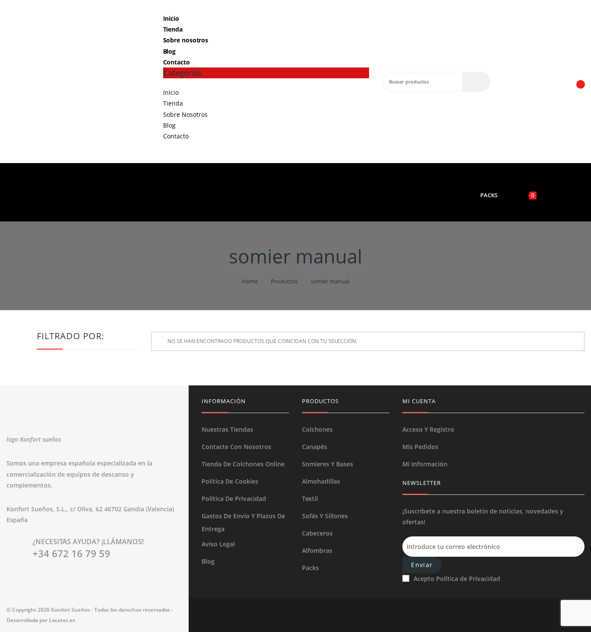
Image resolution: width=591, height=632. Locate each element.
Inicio (171, 18)
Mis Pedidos (420, 447)
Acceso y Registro (428, 429)
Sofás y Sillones (325, 516)
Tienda (173, 29)
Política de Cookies (230, 481)
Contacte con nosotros (236, 447)
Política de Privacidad (234, 498)
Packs (310, 568)
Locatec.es (62, 620)
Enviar (422, 565)
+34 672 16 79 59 (71, 553)
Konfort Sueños (70, 609)
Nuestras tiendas (227, 429)
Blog (169, 51)
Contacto (176, 62)
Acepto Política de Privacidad (457, 578)
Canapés (314, 447)
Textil (310, 498)
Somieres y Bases (327, 464)
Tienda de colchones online (243, 464)
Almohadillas (321, 481)
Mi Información (424, 464)
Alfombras (317, 550)
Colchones (317, 429)
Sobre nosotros (186, 40)
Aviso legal (218, 544)
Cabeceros (317, 533)
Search (476, 82)
